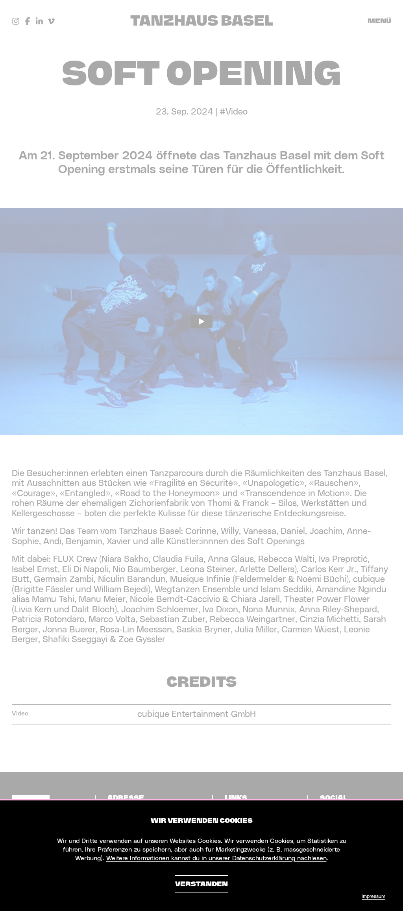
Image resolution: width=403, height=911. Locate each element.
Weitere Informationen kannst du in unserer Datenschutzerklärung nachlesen (216, 858)
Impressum (373, 896)
